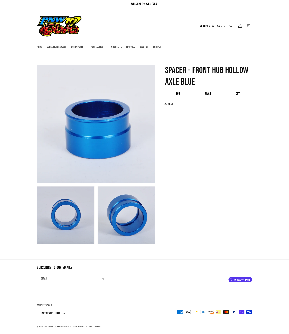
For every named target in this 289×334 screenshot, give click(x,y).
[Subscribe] (103, 278)
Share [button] (171, 104)
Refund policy (63, 326)
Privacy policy (79, 326)
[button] (79, 47)
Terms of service (96, 326)
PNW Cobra (48, 326)
